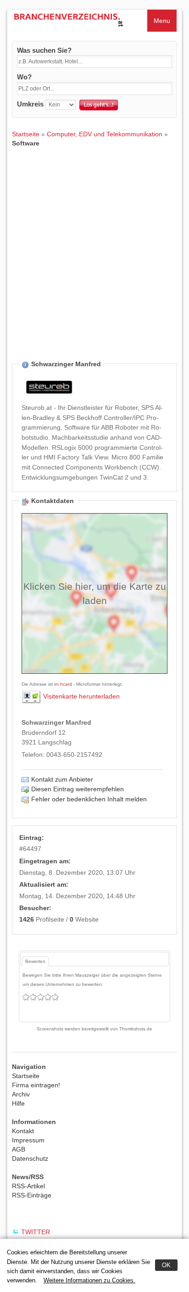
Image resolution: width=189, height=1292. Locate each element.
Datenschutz (30, 1158)
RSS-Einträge (31, 1195)
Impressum (28, 1140)
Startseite (25, 134)
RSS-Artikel (28, 1186)
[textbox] (94, 61)
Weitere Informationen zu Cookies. (89, 1280)
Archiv (21, 1094)
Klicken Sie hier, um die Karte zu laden (94, 593)
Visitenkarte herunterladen (81, 696)
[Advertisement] (94, 260)
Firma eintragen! (36, 1085)
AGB (18, 1149)
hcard (66, 684)
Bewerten (35, 961)
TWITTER (35, 1232)
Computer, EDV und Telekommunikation (104, 134)
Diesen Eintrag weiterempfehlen (77, 789)
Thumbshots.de (135, 1028)
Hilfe (18, 1103)
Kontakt (23, 1131)
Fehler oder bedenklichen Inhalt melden (89, 799)
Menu (162, 20)
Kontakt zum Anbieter (62, 779)
